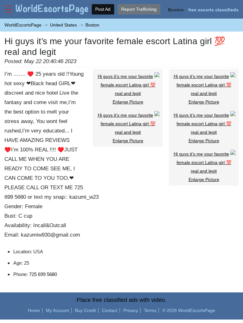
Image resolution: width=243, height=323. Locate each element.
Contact (109, 310)
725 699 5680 (43, 274)
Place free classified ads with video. (121, 300)
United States (63, 24)
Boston (92, 24)
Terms (150, 310)
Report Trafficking (139, 9)
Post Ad (102, 9)
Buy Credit (85, 310)
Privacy (130, 310)
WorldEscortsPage (22, 24)
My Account (57, 310)
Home (34, 310)
